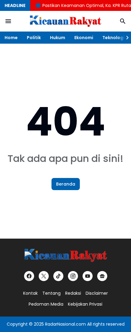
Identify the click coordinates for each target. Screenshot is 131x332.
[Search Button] (123, 21)
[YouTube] (88, 276)
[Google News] (102, 276)
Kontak (30, 293)
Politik (34, 38)
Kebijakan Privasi (85, 304)
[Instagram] (73, 276)
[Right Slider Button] (125, 38)
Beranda (65, 184)
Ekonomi (83, 38)
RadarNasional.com (65, 324)
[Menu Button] (8, 21)
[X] (44, 276)
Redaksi (73, 293)
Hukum (57, 38)
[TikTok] (58, 276)
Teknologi (113, 38)
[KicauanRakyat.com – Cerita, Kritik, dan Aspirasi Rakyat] (65, 21)
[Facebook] (29, 276)
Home (11, 38)
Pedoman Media (46, 304)
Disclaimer (97, 293)
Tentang (51, 293)
